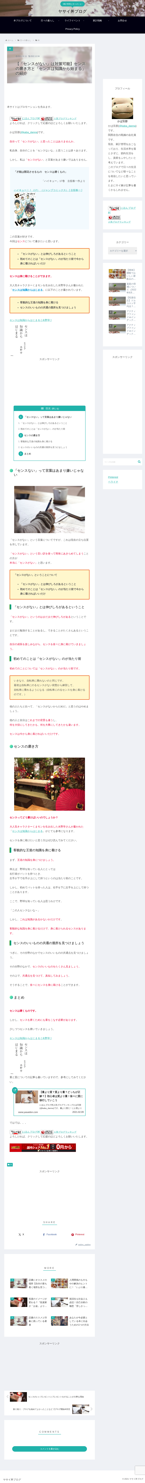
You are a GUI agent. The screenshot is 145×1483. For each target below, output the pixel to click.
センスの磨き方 (32, 435)
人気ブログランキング (65, 118)
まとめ (27, 453)
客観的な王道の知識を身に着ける (36, 441)
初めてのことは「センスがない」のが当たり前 (43, 429)
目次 (48, 408)
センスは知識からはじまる (27, 831)
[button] (139, 461)
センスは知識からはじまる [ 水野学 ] (30, 320)
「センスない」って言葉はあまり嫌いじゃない (48, 417)
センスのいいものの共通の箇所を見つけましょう (44, 447)
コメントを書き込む (49, 1449)
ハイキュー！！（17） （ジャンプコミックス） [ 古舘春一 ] (48, 190)
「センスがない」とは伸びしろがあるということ (44, 423)
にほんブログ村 (31, 118)
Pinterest (113, 477)
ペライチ (113, 481)
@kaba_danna (29, 132)
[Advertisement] (49, 93)
